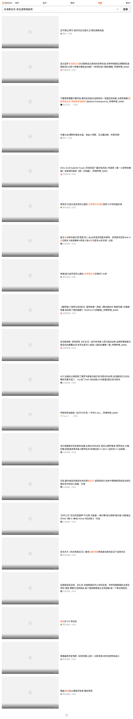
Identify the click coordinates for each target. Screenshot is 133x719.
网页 (17, 3)
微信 (72, 3)
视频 (100, 3)
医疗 (45, 3)
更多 (128, 3)
